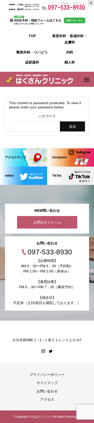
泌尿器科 (32, 62)
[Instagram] (43, 351)
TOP (32, 36)
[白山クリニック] (39, 79)
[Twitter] (50, 351)
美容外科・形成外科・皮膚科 (69, 39)
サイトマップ (47, 383)
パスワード (47, 116)
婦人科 (69, 62)
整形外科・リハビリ (32, 52)
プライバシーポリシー (47, 375)
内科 (69, 52)
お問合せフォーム (47, 222)
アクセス (47, 399)
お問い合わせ (47, 391)
